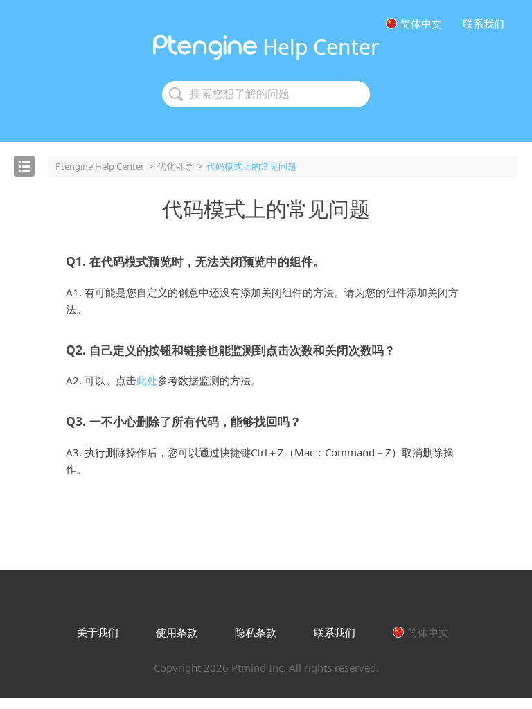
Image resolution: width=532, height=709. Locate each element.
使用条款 (176, 632)
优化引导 (175, 166)
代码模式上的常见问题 (266, 209)
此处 (146, 380)
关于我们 (97, 632)
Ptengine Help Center (99, 166)
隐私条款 (255, 632)
